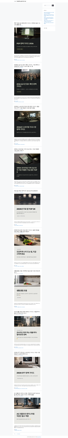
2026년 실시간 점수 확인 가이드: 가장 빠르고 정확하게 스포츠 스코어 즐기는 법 (27, 65)
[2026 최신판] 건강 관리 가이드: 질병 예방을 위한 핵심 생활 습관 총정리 (26, 230)
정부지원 (20, 430)
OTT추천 (16, 388)
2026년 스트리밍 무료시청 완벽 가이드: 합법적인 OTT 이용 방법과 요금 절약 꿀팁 (26, 107)
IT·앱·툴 (16, 59)
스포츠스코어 (19, 101)
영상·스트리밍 (16, 143)
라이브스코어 (16, 101)
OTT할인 (16, 144)
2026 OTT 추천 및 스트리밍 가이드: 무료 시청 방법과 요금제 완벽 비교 (27, 353)
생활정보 (16, 306)
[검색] (53, 5)
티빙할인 (26, 388)
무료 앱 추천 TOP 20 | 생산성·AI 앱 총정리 (26, 190)
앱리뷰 (22, 225)
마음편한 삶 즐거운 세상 (21, 1)
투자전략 (22, 347)
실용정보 (18, 430)
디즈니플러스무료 (23, 388)
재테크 (18, 347)
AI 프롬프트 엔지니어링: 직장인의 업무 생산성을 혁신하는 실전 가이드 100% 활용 (27, 393)
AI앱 (15, 225)
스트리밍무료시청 (23, 144)
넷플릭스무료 (18, 144)
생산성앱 (20, 225)
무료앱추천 (17, 225)
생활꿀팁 (16, 430)
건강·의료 (16, 265)
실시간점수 (22, 101)
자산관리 (16, 347)
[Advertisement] (27, 12)
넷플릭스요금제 (19, 388)
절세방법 (20, 347)
